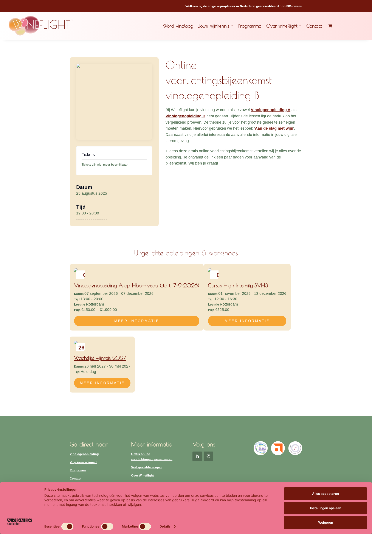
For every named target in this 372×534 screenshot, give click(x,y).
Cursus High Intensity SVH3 (238, 285)
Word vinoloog (178, 26)
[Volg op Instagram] (208, 456)
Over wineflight (281, 26)
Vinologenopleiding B (185, 116)
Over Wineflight (142, 475)
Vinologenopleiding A (270, 110)
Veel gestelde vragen (146, 467)
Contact (314, 26)
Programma (250, 26)
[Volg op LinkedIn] (197, 456)
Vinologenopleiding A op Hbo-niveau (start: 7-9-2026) (136, 285)
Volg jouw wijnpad (83, 462)
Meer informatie (136, 321)
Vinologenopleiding (84, 454)
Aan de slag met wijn (274, 128)
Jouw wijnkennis (213, 26)
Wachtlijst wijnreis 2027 (100, 358)
